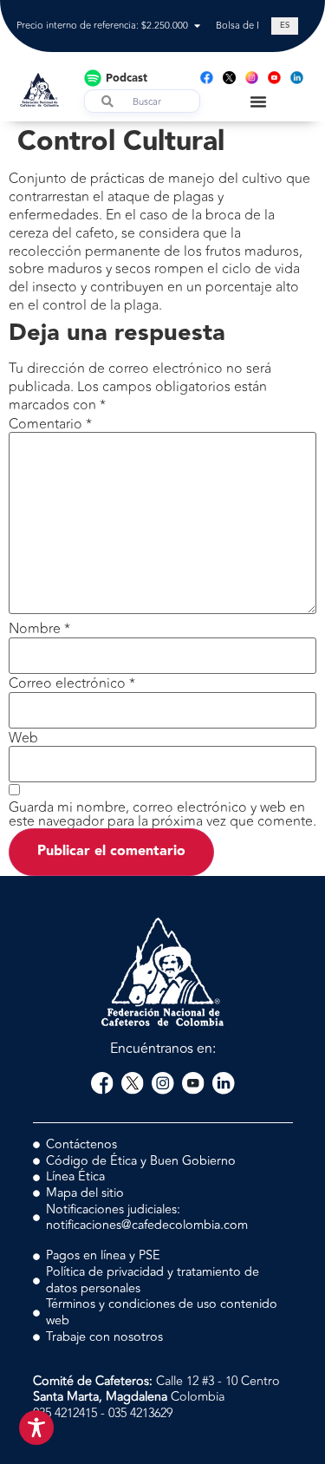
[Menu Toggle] (258, 101)
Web (23, 738)
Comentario (50, 424)
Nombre (39, 629)
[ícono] (229, 77)
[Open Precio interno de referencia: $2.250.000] (197, 26)
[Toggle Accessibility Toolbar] (36, 1427)
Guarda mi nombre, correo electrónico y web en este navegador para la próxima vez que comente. (162, 814)
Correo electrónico (72, 683)
